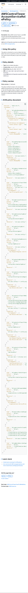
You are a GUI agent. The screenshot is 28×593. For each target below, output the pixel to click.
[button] (5, 30)
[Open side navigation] (2, 8)
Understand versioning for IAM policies (12, 462)
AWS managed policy (10, 43)
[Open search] (25, 4)
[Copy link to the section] (1, 49)
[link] (23, 11)
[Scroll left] (7, 4)
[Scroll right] (22, 4)
